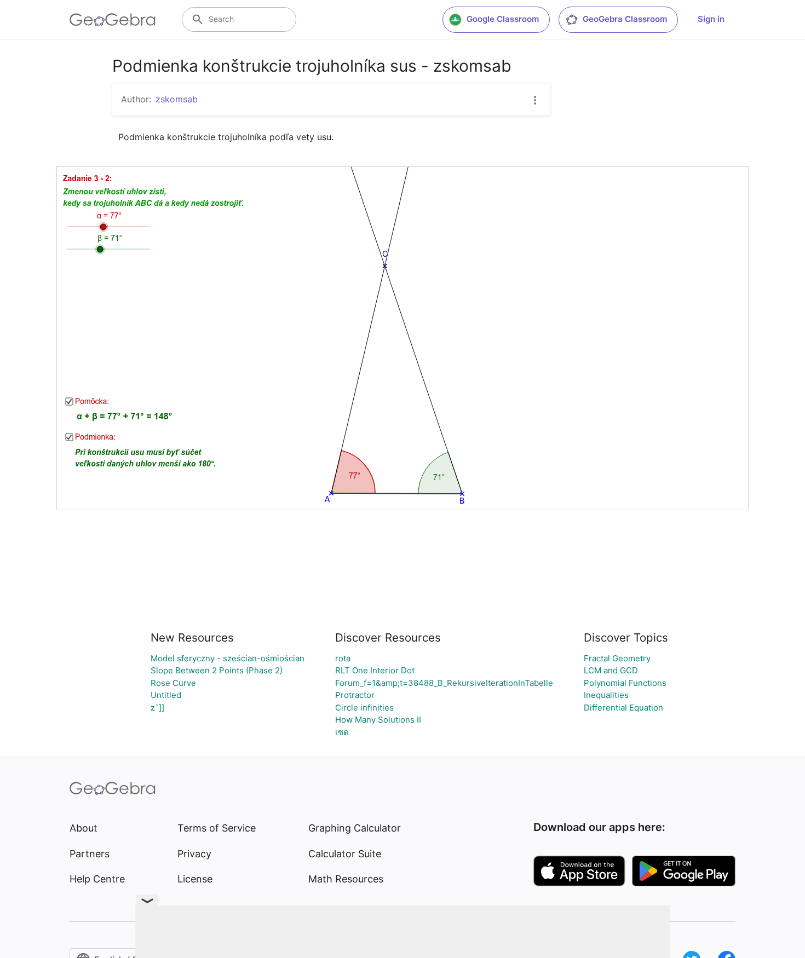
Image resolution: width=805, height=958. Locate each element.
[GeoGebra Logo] (113, 19)
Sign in (711, 19)
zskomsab (177, 99)
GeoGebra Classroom (625, 19)
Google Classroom (503, 19)
